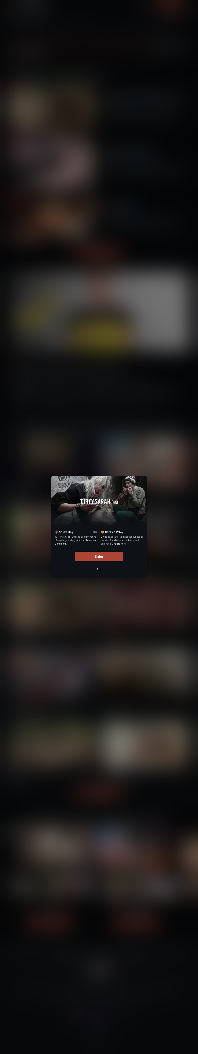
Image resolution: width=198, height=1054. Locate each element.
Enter (99, 556)
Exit (99, 569)
